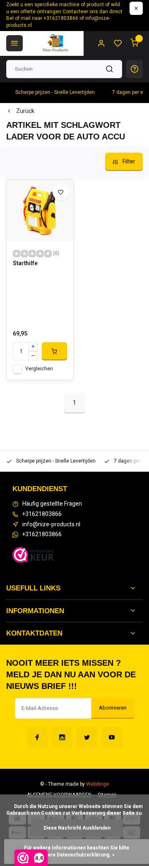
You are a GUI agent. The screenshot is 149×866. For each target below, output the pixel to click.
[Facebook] (37, 737)
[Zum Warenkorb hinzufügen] (54, 351)
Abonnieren (113, 708)
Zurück (25, 111)
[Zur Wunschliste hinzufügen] (61, 192)
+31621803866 (42, 514)
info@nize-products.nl (51, 525)
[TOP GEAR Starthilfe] (40, 211)
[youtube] (111, 737)
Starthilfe (25, 263)
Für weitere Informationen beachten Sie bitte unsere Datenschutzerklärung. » (77, 851)
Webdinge (97, 784)
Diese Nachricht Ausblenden (77, 828)
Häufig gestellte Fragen (52, 504)
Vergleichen (39, 368)
